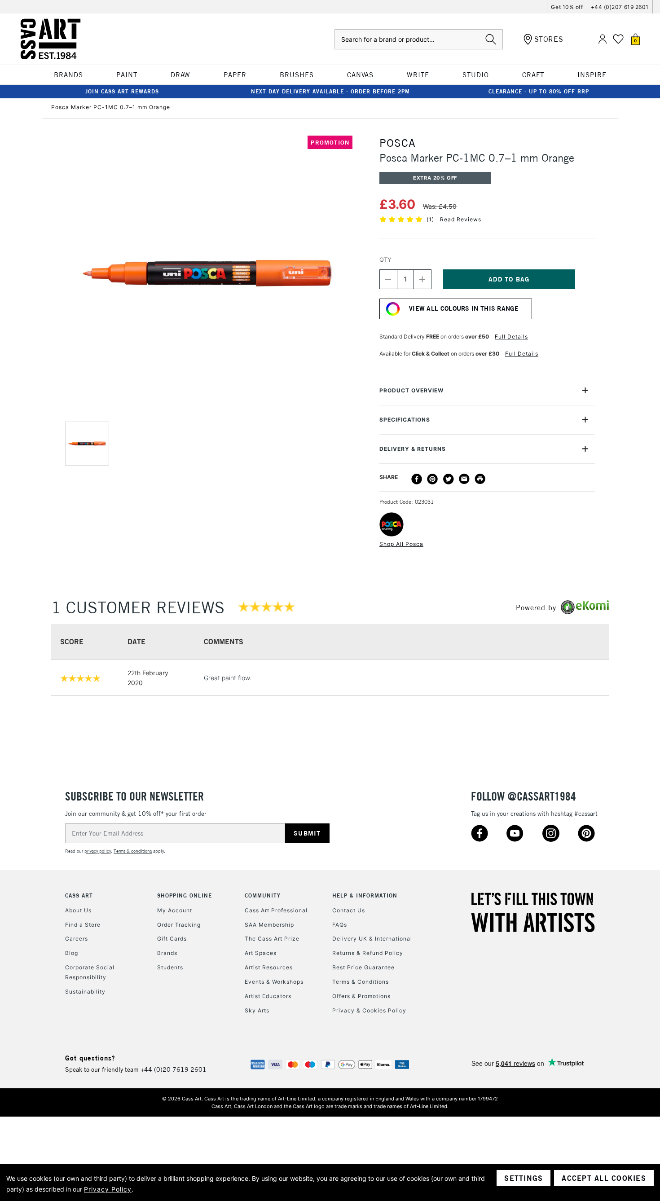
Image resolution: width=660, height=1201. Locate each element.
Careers (76, 938)
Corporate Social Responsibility (89, 972)
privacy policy (97, 851)
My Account (174, 910)
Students (170, 967)
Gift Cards (172, 938)
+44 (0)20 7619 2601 (174, 1069)
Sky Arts (257, 1010)
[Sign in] (602, 39)
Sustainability (85, 991)
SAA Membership (269, 924)
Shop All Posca (401, 544)
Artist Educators (268, 996)
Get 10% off (567, 7)
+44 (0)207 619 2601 (620, 7)
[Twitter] (448, 479)
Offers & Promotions (361, 996)
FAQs (339, 924)
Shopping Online (184, 895)
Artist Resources (269, 967)
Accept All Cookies (604, 1178)
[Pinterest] (432, 479)
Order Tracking (179, 924)
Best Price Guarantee (363, 967)
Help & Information (364, 895)
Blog (71, 953)
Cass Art (79, 895)
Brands (167, 953)
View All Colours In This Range (464, 308)
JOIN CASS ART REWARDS (122, 91)
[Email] (464, 479)
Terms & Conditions (360, 981)
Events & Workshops (274, 981)
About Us (78, 910)
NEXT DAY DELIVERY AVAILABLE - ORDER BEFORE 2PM (330, 91)
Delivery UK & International (372, 938)
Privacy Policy (108, 1189)
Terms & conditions (133, 851)
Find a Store (83, 924)
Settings (523, 1178)
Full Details (511, 336)
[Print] (480, 479)
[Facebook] (416, 479)
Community (263, 895)
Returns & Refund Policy (367, 953)
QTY (385, 259)
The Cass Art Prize (272, 938)
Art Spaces (261, 953)
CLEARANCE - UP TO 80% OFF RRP (538, 91)
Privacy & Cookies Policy (369, 1010)
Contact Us (348, 910)
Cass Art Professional (276, 910)
